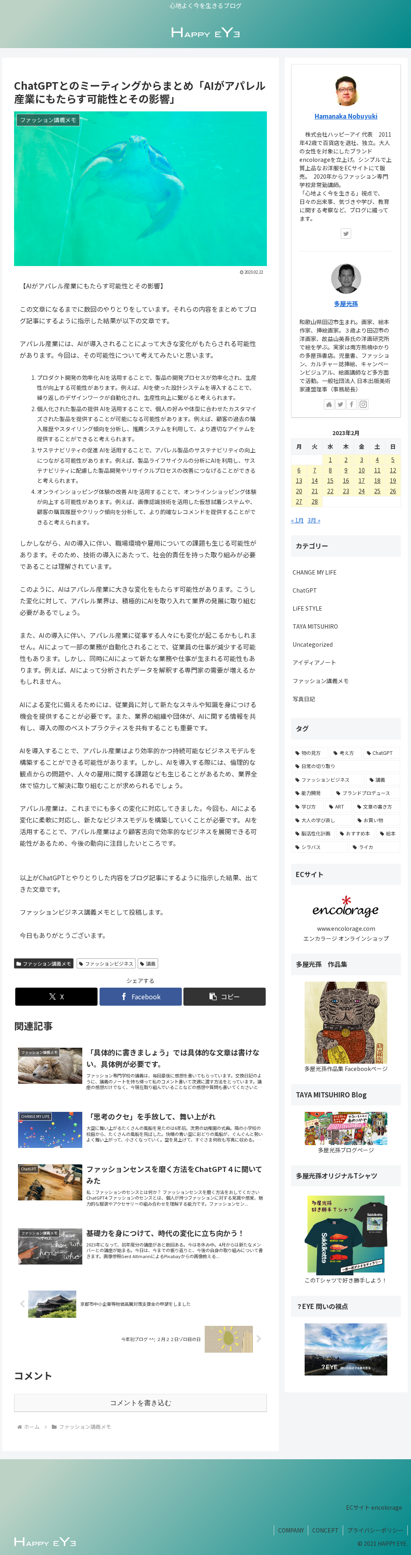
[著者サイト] (329, 404)
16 (346, 480)
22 (330, 491)
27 (299, 501)
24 (361, 491)
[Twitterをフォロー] (346, 233)
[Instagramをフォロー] (363, 404)
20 (299, 491)
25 (377, 491)
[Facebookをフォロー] (351, 404)
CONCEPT (325, 1530)
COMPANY (291, 1530)
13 (299, 480)
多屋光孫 (346, 303)
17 (361, 480)
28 (314, 501)
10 (361, 470)
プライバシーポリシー (375, 1530)
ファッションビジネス (109, 963)
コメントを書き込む (140, 1403)
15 (330, 480)
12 (393, 470)
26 (393, 491)
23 (346, 491)
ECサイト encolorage (374, 1507)
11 (377, 470)
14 (314, 480)
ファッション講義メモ (47, 963)
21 (314, 491)
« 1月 (297, 520)
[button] (224, 997)
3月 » (313, 520)
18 (377, 480)
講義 (151, 963)
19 (393, 480)
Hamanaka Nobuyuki (346, 115)
